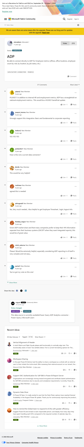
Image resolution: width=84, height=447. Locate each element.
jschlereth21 (19, 149)
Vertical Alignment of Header (24, 342)
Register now (7, 11)
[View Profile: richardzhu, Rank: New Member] (9, 410)
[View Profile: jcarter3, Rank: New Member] (12, 267)
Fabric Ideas (10, 25)
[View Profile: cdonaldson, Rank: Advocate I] (10, 43)
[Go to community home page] (22, 19)
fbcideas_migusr (20, 222)
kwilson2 (18, 130)
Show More (13, 282)
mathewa (18, 185)
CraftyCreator (17, 400)
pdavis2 (17, 91)
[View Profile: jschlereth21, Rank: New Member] (12, 150)
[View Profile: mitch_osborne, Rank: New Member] (12, 246)
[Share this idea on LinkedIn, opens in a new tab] (25, 290)
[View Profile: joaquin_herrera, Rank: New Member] (12, 113)
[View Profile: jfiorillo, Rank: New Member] (12, 168)
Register (70, 19)
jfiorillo (17, 167)
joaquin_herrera (20, 112)
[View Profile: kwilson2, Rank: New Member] (12, 132)
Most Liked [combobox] (75, 85)
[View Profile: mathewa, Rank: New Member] (12, 186)
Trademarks (78, 438)
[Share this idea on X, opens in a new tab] (21, 290)
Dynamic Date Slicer (20, 392)
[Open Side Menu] (5, 19)
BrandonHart (17, 350)
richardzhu (16, 417)
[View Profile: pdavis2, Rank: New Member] (12, 92)
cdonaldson (17, 42)
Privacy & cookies (56, 438)
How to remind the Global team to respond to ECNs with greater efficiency (41, 409)
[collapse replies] (5, 91)
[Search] (64, 19)
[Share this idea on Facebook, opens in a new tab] (17, 290)
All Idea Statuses (12, 337)
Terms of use (68, 438)
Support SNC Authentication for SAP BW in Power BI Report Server (38, 375)
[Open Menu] (78, 25)
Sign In (76, 19)
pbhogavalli (19, 203)
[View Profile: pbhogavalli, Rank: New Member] (12, 204)
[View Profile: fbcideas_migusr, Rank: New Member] (12, 223)
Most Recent (39, 337)
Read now (45, 32)
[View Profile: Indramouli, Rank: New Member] (9, 377)
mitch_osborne (20, 245)
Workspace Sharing (20, 359)
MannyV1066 (17, 367)
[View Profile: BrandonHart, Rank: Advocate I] (9, 344)
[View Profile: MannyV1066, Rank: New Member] (9, 360)
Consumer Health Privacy (30, 442)
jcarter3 (17, 266)
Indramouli (16, 384)
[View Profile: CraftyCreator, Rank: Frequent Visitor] (9, 394)
